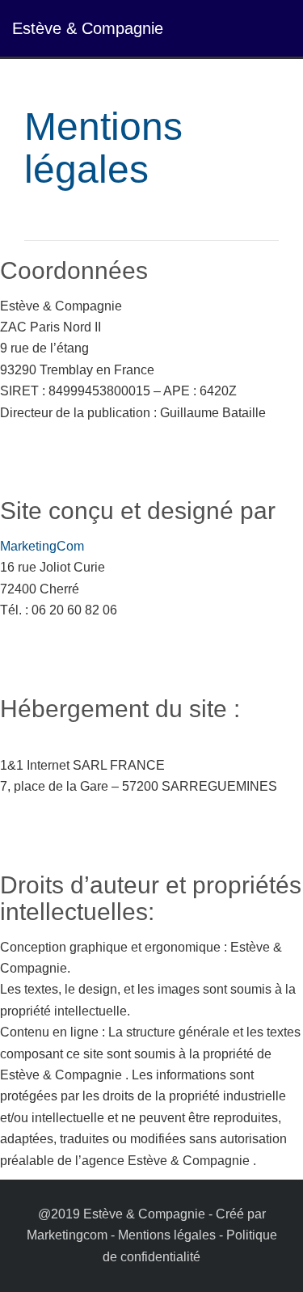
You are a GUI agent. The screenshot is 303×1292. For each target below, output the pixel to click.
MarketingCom (42, 546)
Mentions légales (167, 1235)
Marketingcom (67, 1235)
